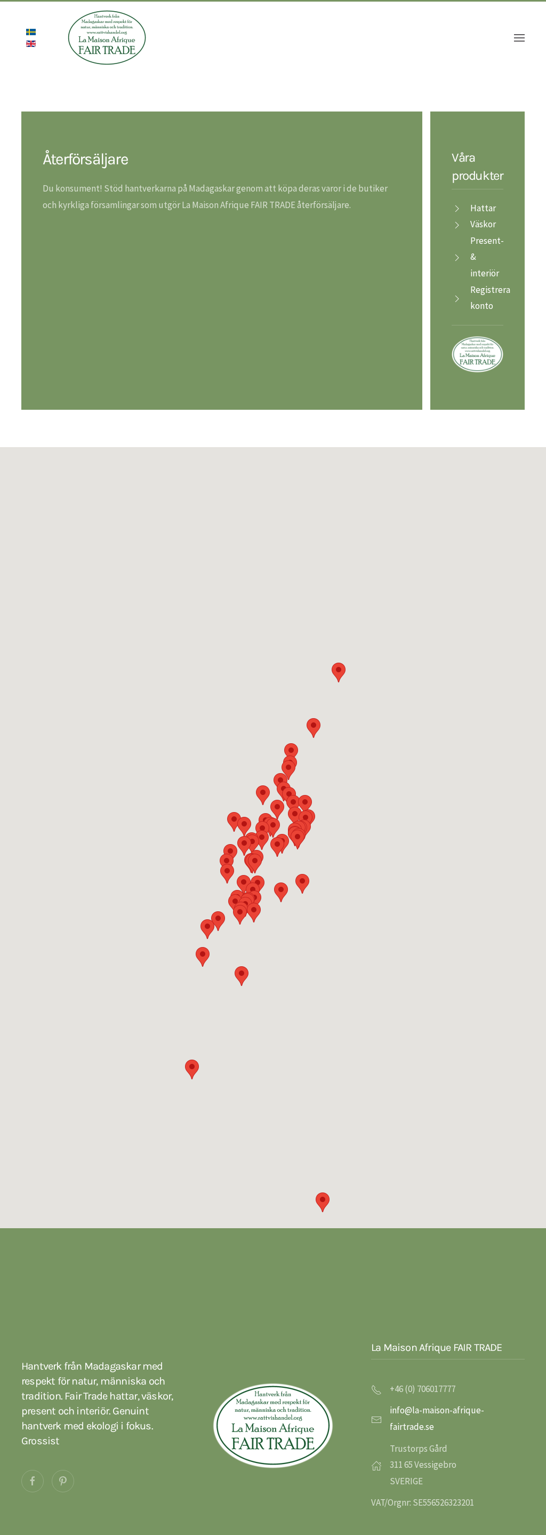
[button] (281, 892)
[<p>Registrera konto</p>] (457, 298)
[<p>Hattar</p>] (457, 208)
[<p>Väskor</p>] (457, 224)
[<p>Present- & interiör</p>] (457, 257)
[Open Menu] (519, 38)
